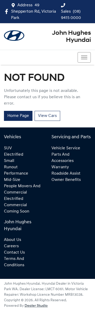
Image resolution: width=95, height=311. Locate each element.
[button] (84, 57)
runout (11, 167)
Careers (11, 246)
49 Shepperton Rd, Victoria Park (33, 11)
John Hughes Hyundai (71, 36)
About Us (12, 240)
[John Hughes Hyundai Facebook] (7, 11)
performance (16, 173)
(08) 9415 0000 (25, 57)
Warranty (60, 167)
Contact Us (14, 252)
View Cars (47, 116)
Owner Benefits (66, 180)
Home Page (18, 116)
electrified (13, 154)
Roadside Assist (65, 173)
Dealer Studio (36, 306)
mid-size (12, 180)
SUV (8, 148)
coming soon (16, 211)
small (9, 161)
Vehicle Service (65, 148)
